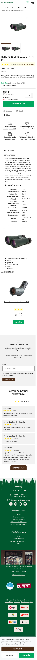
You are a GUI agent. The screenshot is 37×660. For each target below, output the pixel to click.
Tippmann (17, 602)
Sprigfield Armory (25, 600)
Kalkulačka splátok (12, 99)
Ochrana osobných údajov (19, 522)
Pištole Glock (9, 602)
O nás (18, 536)
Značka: (7, 68)
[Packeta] (24, 607)
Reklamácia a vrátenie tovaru (18, 524)
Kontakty (18, 514)
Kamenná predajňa (18, 538)
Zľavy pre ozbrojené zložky (18, 541)
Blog (18, 543)
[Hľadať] (22, 2)
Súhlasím (26, 655)
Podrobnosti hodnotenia (26, 64)
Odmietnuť (9, 655)
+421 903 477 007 (20, 494)
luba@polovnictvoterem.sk (20, 500)
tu (23, 644)
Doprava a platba (18, 517)
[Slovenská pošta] (12, 614)
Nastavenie (18, 649)
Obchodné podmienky (18, 519)
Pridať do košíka (18, 104)
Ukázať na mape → (18, 575)
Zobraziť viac (18, 468)
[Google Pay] (18, 629)
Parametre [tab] (10, 150)
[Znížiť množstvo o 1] (32, 96)
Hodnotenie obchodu (18, 392)
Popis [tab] (4, 150)
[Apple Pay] (24, 622)
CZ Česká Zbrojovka (12, 600)
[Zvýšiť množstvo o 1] (32, 94)
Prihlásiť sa (8, 379)
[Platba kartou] (12, 622)
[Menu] (33, 2)
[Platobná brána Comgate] (24, 614)
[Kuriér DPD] (12, 607)
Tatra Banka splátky (27, 602)
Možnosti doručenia (9, 85)
